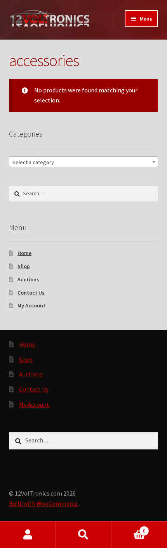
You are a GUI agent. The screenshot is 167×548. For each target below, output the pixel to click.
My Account (31, 305)
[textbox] (83, 162)
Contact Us (31, 292)
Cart (128, 528)
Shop (23, 266)
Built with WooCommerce (43, 503)
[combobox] (83, 161)
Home (24, 253)
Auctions (28, 279)
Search (83, 535)
